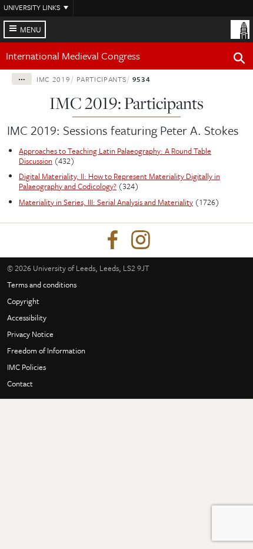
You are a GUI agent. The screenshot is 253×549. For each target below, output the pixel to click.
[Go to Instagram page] (140, 240)
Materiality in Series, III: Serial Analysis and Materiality (106, 202)
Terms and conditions (41, 284)
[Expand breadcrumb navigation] (22, 79)
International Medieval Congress (73, 55)
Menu (30, 29)
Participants (101, 79)
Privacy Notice (30, 334)
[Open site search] (239, 60)
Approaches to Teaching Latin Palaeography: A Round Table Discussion (115, 156)
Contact (20, 383)
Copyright (23, 301)
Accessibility (26, 317)
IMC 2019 (53, 79)
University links (32, 7)
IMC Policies (26, 367)
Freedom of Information (46, 350)
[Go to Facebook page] (112, 240)
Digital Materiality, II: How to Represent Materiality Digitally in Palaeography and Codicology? (119, 181)
